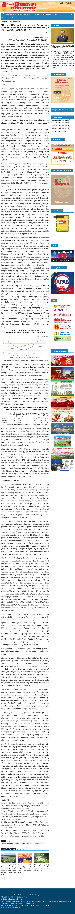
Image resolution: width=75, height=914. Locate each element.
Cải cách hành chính (7, 18)
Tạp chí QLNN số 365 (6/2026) (60, 128)
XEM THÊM (20, 849)
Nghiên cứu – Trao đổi (24, 14)
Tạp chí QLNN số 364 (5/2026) (60, 131)
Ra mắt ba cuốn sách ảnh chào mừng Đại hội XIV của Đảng (62, 232)
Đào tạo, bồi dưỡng (51, 14)
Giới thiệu (9, 14)
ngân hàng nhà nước (39, 843)
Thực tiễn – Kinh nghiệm (38, 14)
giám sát (28, 841)
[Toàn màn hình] (71, 260)
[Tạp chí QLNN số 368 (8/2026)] (62, 90)
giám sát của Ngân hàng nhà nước (11, 843)
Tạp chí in (57, 92)
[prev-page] (2, 878)
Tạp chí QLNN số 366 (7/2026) (60, 126)
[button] (71, 14)
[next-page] (5, 878)
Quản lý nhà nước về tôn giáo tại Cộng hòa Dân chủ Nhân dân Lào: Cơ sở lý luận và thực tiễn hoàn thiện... (25, 868)
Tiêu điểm (56, 25)
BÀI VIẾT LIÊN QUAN (9, 849)
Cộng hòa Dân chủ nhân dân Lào (15, 841)
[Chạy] (54, 260)
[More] (47, 32)
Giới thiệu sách (57, 211)
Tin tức (15, 14)
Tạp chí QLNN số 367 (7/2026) (60, 123)
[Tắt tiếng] (69, 260)
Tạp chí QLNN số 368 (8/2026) (60, 120)
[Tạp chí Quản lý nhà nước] (37, 6)
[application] (62, 256)
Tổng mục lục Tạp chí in (60, 110)
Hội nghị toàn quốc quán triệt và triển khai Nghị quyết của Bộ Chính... (63, 65)
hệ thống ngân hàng (27, 843)
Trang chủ (4, 21)
